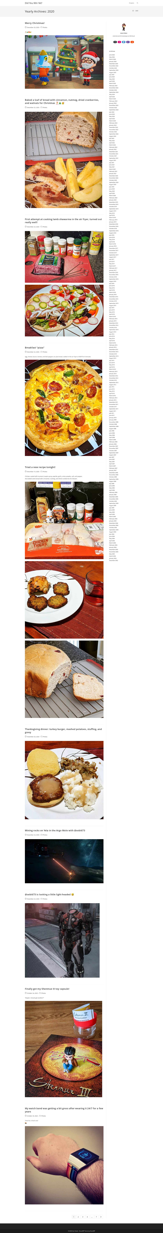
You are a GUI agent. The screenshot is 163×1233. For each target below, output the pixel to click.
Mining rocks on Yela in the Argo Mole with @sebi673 (55, 830)
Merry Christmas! (35, 23)
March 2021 (112, 169)
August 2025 (112, 72)
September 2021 (113, 158)
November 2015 (113, 299)
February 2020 (113, 198)
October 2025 (113, 68)
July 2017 (111, 259)
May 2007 (112, 461)
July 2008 (111, 431)
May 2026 (112, 57)
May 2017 (112, 263)
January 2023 (112, 125)
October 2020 (113, 180)
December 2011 (113, 402)
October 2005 (113, 501)
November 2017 (113, 250)
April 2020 (112, 193)
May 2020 (112, 191)
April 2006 (112, 490)
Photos (45, 27)
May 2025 (112, 79)
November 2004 (113, 525)
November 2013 (113, 351)
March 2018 (112, 244)
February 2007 (113, 468)
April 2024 (112, 96)
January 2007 (112, 470)
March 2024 (112, 99)
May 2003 (112, 554)
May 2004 (112, 538)
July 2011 (111, 413)
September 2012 (113, 382)
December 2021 (113, 151)
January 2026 (112, 61)
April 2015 (112, 314)
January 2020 (112, 200)
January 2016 (112, 294)
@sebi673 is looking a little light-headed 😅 (49, 894)
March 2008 (112, 439)
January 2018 (112, 246)
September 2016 (113, 279)
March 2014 (112, 343)
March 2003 (112, 556)
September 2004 (113, 530)
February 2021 (113, 171)
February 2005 (113, 519)
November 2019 (113, 204)
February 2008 (113, 442)
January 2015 (112, 321)
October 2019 (113, 206)
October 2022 (113, 132)
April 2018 (112, 242)
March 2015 (112, 316)
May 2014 (112, 338)
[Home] (133, 11)
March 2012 (112, 395)
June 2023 (112, 114)
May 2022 (112, 140)
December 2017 (113, 248)
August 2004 (112, 532)
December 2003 (113, 549)
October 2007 (113, 450)
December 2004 (113, 523)
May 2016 (112, 288)
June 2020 (112, 189)
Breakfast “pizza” (34, 347)
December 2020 (113, 176)
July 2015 (111, 307)
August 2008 (112, 428)
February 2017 (113, 268)
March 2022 (112, 145)
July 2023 (111, 112)
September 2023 (113, 110)
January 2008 (112, 444)
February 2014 (113, 345)
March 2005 (112, 516)
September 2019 (113, 209)
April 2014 (112, 340)
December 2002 (113, 560)
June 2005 (112, 510)
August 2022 (112, 136)
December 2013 (113, 349)
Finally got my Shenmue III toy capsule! (47, 988)
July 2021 (111, 162)
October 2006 (113, 477)
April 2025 (112, 81)
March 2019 (112, 217)
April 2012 (112, 393)
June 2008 (112, 433)
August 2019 (112, 211)
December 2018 (113, 224)
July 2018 (111, 235)
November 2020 (113, 178)
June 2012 (112, 389)
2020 (136, 11)
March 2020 (112, 195)
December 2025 (113, 63)
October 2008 (113, 424)
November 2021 (113, 154)
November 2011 (113, 404)
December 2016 (113, 272)
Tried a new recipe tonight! (40, 467)
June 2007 (112, 459)
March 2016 (112, 292)
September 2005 (113, 503)
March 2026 (112, 59)
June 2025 (112, 77)
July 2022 (111, 138)
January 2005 (112, 521)
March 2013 (112, 369)
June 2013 (112, 362)
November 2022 (113, 129)
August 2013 (112, 358)
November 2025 (113, 66)
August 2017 (112, 257)
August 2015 (112, 305)
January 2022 (112, 149)
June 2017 (112, 261)
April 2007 (112, 464)
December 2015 (113, 296)
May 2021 (112, 167)
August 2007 (112, 455)
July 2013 (111, 360)
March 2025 (112, 83)
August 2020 (112, 184)
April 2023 (112, 118)
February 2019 (113, 220)
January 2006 (112, 494)
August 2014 (112, 332)
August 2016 (112, 281)
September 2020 (113, 182)
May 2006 (112, 488)
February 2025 (113, 85)
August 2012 (112, 384)
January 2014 (112, 347)
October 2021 (113, 156)
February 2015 (113, 318)
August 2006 (112, 481)
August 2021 (112, 160)
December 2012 (113, 376)
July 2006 (111, 483)
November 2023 (113, 105)
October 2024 (113, 90)
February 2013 (113, 371)
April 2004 (112, 541)
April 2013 (112, 367)
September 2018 (113, 231)
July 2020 (111, 187)
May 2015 (112, 312)
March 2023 (112, 121)
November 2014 (113, 325)
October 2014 (113, 327)
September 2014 (113, 329)
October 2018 (113, 228)
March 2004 (112, 543)
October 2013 (113, 354)
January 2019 (112, 222)
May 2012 (112, 391)
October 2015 (113, 301)
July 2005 (111, 508)
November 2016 (113, 274)
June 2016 (112, 285)
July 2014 (111, 334)
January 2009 (112, 420)
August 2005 (112, 505)
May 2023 (112, 116)
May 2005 (112, 512)
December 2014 (113, 323)
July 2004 (111, 534)
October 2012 (113, 380)
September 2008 (113, 426)
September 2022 (113, 134)
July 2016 (111, 283)
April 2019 (112, 215)
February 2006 (113, 492)
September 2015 (113, 303)
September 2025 (113, 70)
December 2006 (113, 472)
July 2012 (111, 387)
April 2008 (112, 437)
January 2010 (112, 417)
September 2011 (113, 409)
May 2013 (112, 365)
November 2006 (113, 475)
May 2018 (112, 239)
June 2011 (112, 415)
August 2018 (112, 233)
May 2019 (112, 213)
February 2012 (113, 398)
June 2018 (112, 237)
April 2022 (112, 143)
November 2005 (113, 499)
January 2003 (112, 558)
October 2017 (113, 253)
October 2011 (113, 406)
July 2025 (111, 74)
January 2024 (112, 103)
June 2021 (112, 165)
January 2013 (112, 373)
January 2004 (112, 547)
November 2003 (113, 552)
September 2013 (113, 356)
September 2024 (113, 92)
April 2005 (112, 514)
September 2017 (113, 255)
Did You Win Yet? (33, 3)
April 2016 (112, 290)
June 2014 (112, 336)
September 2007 (113, 453)
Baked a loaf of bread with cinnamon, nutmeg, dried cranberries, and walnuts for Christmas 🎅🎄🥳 (62, 101)
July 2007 (111, 457)
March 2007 (112, 466)
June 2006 (112, 486)
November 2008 (113, 422)
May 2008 (112, 435)
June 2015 (112, 310)
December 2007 (113, 446)
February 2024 (113, 101)
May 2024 (112, 94)
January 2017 (112, 270)
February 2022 (113, 147)
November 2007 (113, 448)
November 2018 (113, 226)
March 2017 (112, 266)
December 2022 (113, 127)
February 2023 (113, 123)
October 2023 (113, 107)
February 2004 (113, 545)
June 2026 (112, 55)
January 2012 (112, 400)
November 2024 (113, 88)
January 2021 (112, 173)
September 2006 (113, 479)
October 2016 (113, 277)
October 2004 (113, 527)
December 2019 (113, 202)
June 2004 (112, 536)
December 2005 (113, 497)
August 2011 (112, 411)
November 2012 (113, 378)
